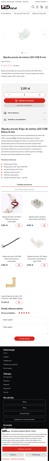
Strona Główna (6, 14)
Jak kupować (7, 377)
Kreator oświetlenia (7, 2)
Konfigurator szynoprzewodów (24, 419)
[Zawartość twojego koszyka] (41, 7)
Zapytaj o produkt (24, 105)
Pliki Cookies (7, 368)
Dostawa (6, 381)
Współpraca (7, 361)
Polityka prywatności (10, 365)
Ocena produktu (8, 313)
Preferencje (36, 455)
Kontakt (6, 357)
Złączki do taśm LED (39, 14)
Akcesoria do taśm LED (21, 14)
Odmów (13, 455)
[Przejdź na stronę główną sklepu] (9, 7)
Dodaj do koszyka (26, 100)
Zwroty (5, 392)
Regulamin (7, 388)
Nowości (25, 2)
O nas (5, 353)
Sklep (24, 402)
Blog (24, 408)
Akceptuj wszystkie (24, 449)
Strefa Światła (24, 414)
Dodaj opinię (24, 338)
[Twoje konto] (37, 7)
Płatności (6, 385)
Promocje (18, 2)
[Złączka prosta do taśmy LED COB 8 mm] (24, 34)
